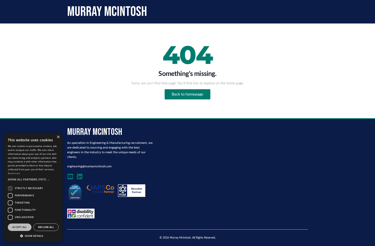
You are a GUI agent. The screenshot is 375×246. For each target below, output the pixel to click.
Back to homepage (187, 94)
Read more (14, 173)
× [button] (58, 137)
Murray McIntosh (180, 237)
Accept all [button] (19, 227)
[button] (33, 179)
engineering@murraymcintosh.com (89, 166)
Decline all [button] (46, 227)
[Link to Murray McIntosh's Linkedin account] (80, 176)
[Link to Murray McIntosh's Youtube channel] (70, 176)
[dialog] (33, 187)
